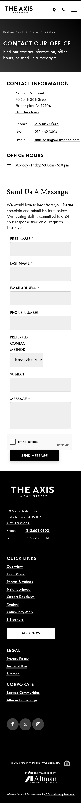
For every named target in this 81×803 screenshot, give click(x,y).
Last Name (20, 263)
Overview (15, 566)
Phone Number (24, 312)
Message (18, 399)
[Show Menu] (74, 10)
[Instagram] (38, 724)
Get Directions (27, 112)
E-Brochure (15, 619)
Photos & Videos (20, 582)
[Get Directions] (54, 10)
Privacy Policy (18, 658)
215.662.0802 (46, 123)
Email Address (23, 288)
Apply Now (31, 633)
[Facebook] (13, 724)
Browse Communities (23, 692)
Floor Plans (15, 574)
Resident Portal (13, 32)
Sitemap (13, 674)
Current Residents (20, 597)
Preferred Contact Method (19, 343)
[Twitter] (25, 724)
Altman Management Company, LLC (40, 762)
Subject (17, 374)
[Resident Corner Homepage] (19, 10)
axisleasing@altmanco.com (57, 139)
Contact (13, 604)
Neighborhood (18, 589)
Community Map (20, 612)
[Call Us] (64, 10)
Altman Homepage (22, 700)
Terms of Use (17, 666)
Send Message (34, 456)
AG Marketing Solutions (60, 794)
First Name (20, 238)
